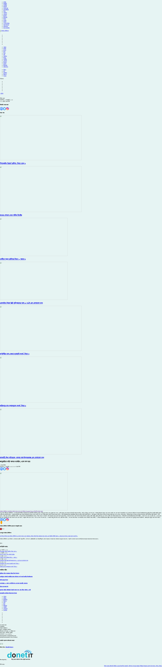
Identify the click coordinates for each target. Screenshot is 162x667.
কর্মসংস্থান (5, 67)
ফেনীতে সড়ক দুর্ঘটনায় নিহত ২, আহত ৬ (8, 557)
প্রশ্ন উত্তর (6, 25)
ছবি (4, 71)
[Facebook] (1, 108)
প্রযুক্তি (5, 12)
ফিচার (4, 18)
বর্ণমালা (4, 596)
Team (4, 75)
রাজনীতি (5, 3)
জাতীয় (4, 2)
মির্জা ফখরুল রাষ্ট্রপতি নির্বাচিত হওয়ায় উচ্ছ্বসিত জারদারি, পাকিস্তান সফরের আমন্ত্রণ (113, 666)
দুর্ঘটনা (2, 93)
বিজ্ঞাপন (5, 74)
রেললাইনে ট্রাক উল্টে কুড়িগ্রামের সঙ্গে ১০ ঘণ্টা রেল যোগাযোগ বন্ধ (14, 560)
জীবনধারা (5, 17)
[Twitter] (4, 108)
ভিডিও (4, 69)
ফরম (4, 602)
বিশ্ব (4, 51)
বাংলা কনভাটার (6, 28)
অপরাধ (4, 20)
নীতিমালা (5, 605)
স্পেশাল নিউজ (6, 23)
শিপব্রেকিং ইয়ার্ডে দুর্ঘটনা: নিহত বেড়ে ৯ (8, 551)
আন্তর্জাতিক (6, 9)
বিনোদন (5, 15)
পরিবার (4, 598)
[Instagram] (7, 108)
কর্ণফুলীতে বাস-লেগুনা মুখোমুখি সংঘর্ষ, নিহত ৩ (9, 563)
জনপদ (4, 50)
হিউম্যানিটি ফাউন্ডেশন (9, 647)
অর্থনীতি (5, 5)
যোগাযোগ (5, 608)
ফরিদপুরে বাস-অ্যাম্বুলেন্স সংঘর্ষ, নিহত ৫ (8, 566)
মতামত (4, 22)
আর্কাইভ (5, 72)
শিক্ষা (4, 11)
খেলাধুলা (5, 14)
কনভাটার (5, 610)
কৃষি (4, 54)
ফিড (4, 604)
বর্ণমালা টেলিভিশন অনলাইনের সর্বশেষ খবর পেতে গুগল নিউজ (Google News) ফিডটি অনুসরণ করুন (21, 511)
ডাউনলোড (5, 26)
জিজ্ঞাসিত (5, 599)
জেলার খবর (5, 8)
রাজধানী (5, 6)
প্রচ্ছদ (4, 47)
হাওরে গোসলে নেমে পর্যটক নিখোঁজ (7, 554)
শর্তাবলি (4, 607)
